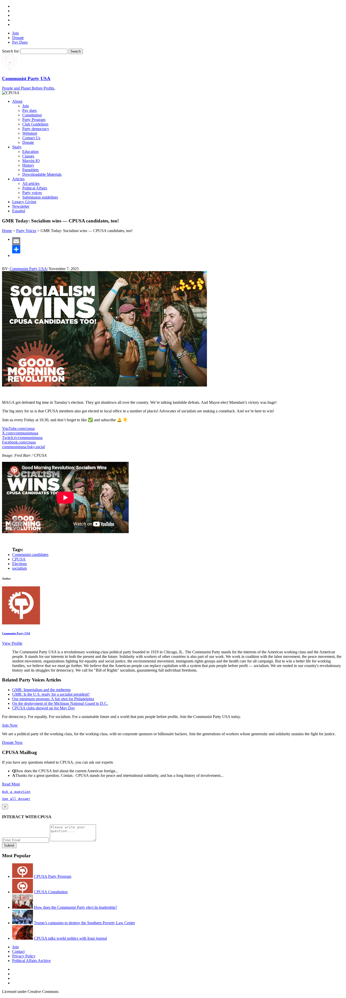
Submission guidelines (40, 197)
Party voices (32, 192)
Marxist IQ (31, 161)
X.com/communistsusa (20, 433)
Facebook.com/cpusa (19, 442)
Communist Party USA (28, 269)
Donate (18, 38)
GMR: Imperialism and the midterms (41, 690)
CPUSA (19, 559)
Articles (18, 179)
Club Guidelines (35, 124)
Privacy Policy (23, 956)
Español (18, 211)
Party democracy (35, 129)
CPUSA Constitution (51, 892)
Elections (19, 564)
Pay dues (29, 110)
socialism (19, 568)
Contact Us (31, 138)
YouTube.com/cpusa (18, 428)
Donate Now (12, 742)
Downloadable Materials (42, 174)
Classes (28, 156)
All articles (31, 183)
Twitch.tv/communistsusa (22, 437)
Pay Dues (20, 42)
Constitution (32, 115)
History (28, 165)
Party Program (33, 119)
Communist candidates (30, 554)
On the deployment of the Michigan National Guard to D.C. (60, 703)
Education (30, 151)
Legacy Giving (24, 202)
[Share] (178, 249)
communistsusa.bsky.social (23, 447)
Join (15, 33)
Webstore (29, 133)
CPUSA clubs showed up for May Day (43, 708)
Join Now (10, 725)
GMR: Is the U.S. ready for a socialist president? (51, 694)
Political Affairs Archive (31, 960)
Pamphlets (30, 170)
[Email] (178, 241)
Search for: (11, 51)
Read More (11, 784)
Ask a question (16, 792)
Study (17, 147)
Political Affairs (34, 188)
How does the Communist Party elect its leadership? (75, 907)
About (17, 101)
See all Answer (16, 799)
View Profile (12, 643)
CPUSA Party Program (52, 876)
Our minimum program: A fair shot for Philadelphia (53, 699)
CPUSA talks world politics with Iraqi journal (70, 938)
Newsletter (20, 206)
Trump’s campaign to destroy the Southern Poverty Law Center (84, 923)
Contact (18, 951)
